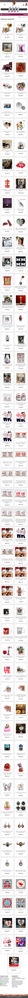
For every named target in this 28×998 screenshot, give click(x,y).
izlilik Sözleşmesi (5, 981)
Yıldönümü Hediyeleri (17, 984)
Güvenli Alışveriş (4, 977)
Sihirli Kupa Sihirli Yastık (15, 986)
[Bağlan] (1, 984)
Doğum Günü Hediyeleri (17, 983)
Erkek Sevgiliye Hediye (17, 982)
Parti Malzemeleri (16, 977)
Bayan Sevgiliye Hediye (17, 980)
